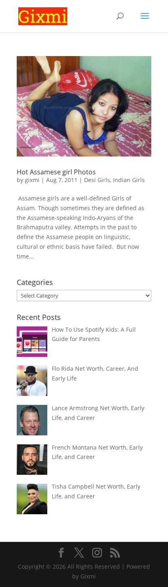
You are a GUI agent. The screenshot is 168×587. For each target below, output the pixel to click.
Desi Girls (97, 180)
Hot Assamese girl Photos (56, 171)
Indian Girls (129, 180)
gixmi (32, 180)
